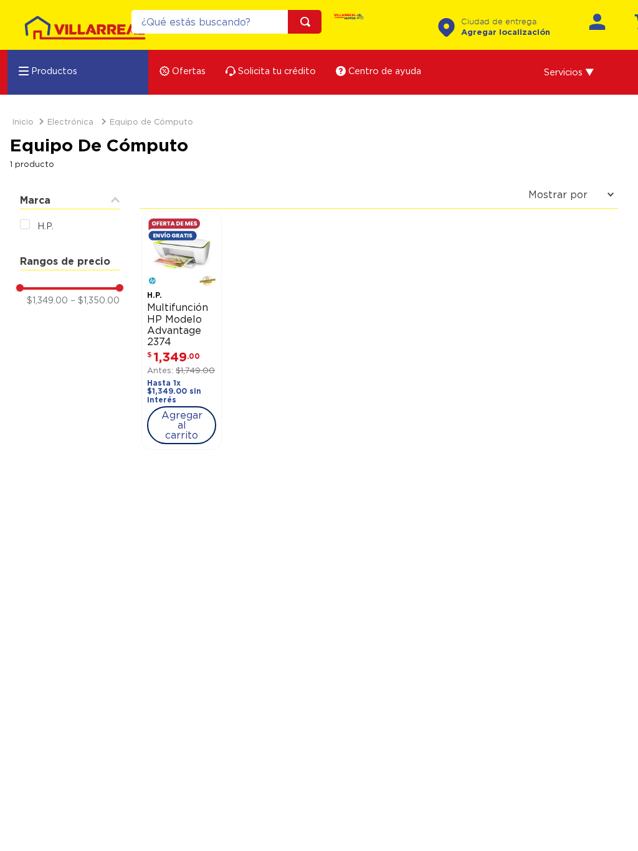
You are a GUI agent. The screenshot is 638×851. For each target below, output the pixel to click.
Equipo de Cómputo (151, 121)
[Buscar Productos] (307, 22)
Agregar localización (505, 32)
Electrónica (70, 121)
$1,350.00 (95, 300)
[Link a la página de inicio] (23, 122)
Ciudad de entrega (498, 22)
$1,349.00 (47, 300)
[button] (569, 72)
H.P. (45, 226)
